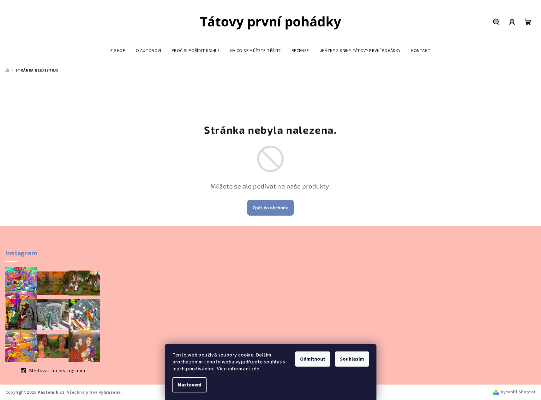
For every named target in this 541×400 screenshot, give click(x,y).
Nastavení (189, 384)
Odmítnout (312, 359)
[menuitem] (117, 50)
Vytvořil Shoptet (518, 392)
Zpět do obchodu (270, 207)
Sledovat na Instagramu (57, 370)
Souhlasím (352, 359)
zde (255, 368)
